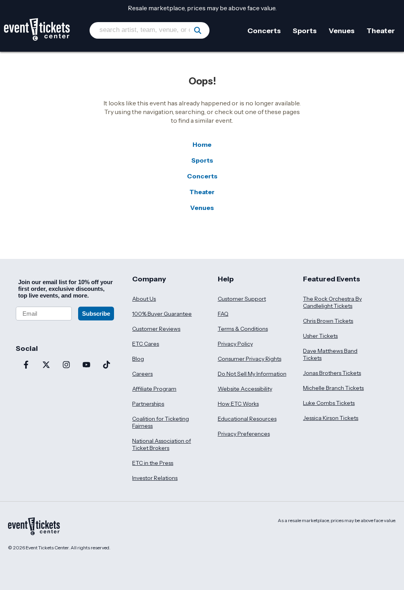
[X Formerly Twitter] (46, 365)
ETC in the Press (152, 462)
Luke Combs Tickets (329, 402)
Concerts (202, 176)
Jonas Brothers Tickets (332, 372)
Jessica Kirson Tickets (330, 417)
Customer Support (242, 298)
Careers (142, 373)
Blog (138, 358)
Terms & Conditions (243, 328)
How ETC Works (238, 403)
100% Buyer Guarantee (162, 313)
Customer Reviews (156, 328)
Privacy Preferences (244, 433)
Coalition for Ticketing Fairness (160, 422)
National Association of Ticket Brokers (161, 444)
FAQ (223, 313)
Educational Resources (247, 418)
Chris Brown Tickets (328, 320)
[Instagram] (66, 365)
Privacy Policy (235, 343)
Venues (202, 208)
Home (202, 144)
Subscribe (96, 313)
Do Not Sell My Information (252, 373)
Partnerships (148, 403)
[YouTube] (86, 365)
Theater (202, 192)
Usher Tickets (320, 335)
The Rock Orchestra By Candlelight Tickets (332, 302)
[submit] (198, 30)
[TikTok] (106, 365)
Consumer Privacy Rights (249, 358)
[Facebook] (26, 365)
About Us (144, 298)
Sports (202, 160)
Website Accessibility (245, 388)
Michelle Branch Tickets (333, 387)
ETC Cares (145, 343)
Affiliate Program (154, 388)
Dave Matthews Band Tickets (330, 354)
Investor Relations (155, 477)
